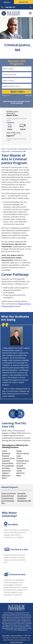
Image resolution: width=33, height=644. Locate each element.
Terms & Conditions (16, 635)
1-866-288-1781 (10, 7)
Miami (4, 478)
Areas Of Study (12, 149)
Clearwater (6, 461)
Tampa (19, 470)
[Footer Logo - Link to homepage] (16, 608)
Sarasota (19, 466)
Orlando (19, 458)
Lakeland (5, 473)
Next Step (17, 91)
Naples (19, 451)
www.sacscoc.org (22, 630)
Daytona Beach (7, 463)
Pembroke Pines (22, 461)
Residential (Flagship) (6, 454)
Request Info (23, 2)
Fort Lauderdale (8, 466)
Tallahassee (20, 468)
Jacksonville (6, 470)
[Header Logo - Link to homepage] (10, 13)
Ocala (18, 456)
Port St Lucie (21, 463)
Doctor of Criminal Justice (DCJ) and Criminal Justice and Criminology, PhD (8, 498)
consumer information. (16, 642)
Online (4, 451)
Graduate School (8, 458)
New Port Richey (22, 453)
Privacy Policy (6, 635)
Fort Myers (6, 468)
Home (3, 149)
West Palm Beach (20, 474)
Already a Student (7, 3)
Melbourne (6, 475)
